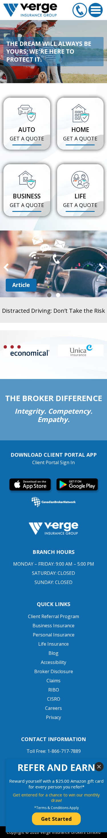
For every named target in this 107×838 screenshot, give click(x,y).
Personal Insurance (53, 635)
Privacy (53, 717)
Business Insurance (53, 625)
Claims (53, 680)
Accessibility (53, 662)
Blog (53, 653)
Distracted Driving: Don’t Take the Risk (53, 311)
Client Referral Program (53, 616)
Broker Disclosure (53, 671)
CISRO (53, 699)
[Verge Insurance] (30, 9)
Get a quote (27, 138)
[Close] (99, 766)
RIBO (53, 690)
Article (21, 285)
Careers (53, 708)
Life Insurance (53, 644)
